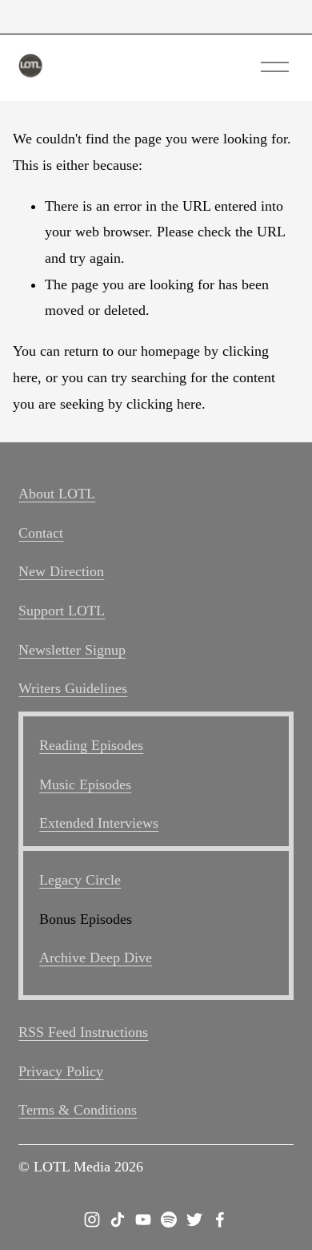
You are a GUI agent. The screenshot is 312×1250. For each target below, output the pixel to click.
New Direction (61, 571)
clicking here (164, 404)
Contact (40, 533)
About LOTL (56, 494)
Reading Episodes (91, 745)
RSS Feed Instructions (83, 1032)
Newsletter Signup (72, 650)
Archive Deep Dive (95, 958)
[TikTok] (118, 1220)
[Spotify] (169, 1220)
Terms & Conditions (77, 1110)
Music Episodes (85, 784)
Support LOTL (61, 611)
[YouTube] (143, 1220)
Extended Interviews (98, 823)
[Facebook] (220, 1220)
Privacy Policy (60, 1071)
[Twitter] (194, 1220)
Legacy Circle (80, 880)
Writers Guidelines (72, 688)
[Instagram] (92, 1220)
